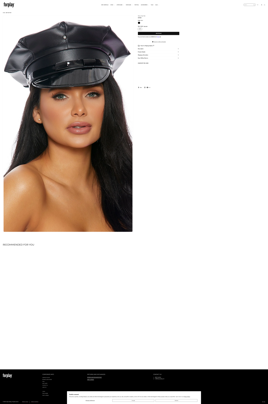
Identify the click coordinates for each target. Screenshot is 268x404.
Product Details (141, 52)
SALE (156, 5)
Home (4, 12)
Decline (176, 400)
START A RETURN (45, 395)
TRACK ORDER (45, 393)
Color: (140, 20)
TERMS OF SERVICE (34, 401)
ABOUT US (44, 387)
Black (139, 23)
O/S (140, 29)
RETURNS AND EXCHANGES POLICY (94, 377)
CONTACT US (45, 385)
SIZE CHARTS (44, 383)
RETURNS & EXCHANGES (47, 379)
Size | (142, 26)
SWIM (111, 5)
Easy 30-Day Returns (143, 58)
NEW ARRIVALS (104, 5)
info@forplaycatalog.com (159, 378)
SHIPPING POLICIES (46, 377)
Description (140, 49)
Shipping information (143, 55)
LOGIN (43, 391)
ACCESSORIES (144, 5)
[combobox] (250, 5)
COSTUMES (128, 5)
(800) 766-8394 (158, 377)
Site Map (263, 401)
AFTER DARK (120, 5)
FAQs (43, 381)
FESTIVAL (137, 5)
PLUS (152, 5)
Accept (133, 400)
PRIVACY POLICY (25, 401)
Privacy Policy (187, 396)
